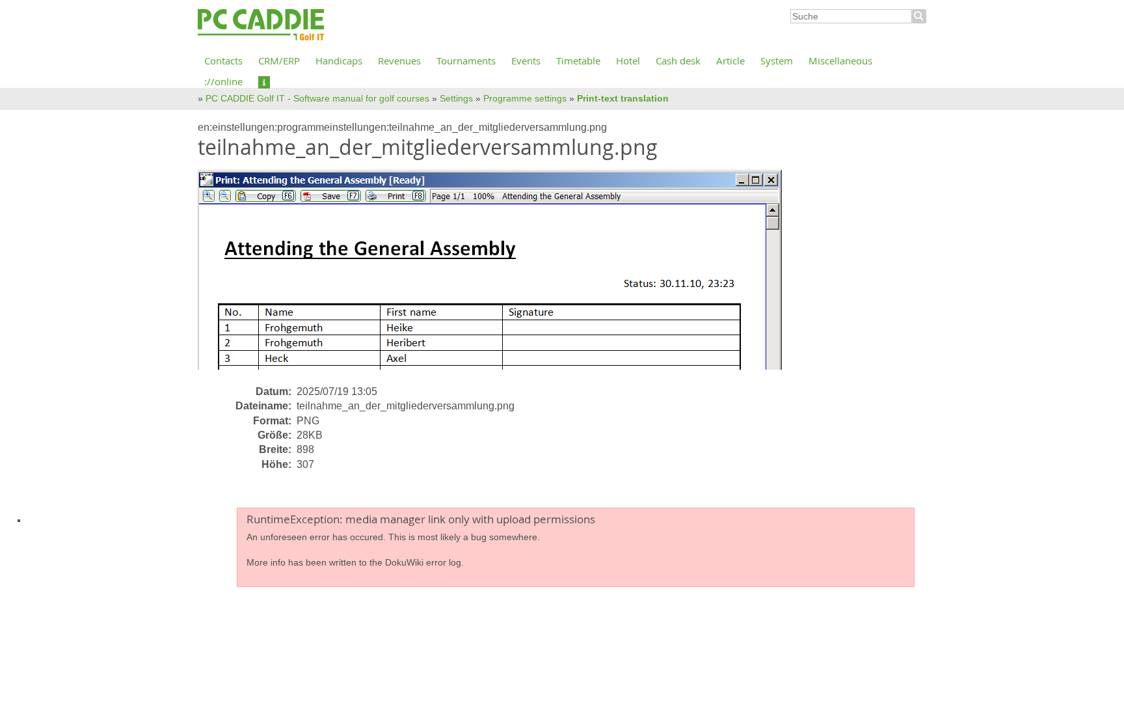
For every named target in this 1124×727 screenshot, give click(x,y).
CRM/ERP (279, 60)
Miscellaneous (840, 60)
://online (223, 81)
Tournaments (466, 60)
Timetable (578, 60)
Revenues (399, 60)
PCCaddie (261, 25)
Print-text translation (623, 98)
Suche (919, 16)
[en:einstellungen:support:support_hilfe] (264, 81)
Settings (456, 98)
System (776, 60)
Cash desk (678, 60)
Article (730, 60)
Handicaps (338, 60)
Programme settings (525, 98)
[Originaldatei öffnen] (497, 276)
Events (526, 60)
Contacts (223, 60)
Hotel (628, 60)
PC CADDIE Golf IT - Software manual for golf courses (317, 98)
